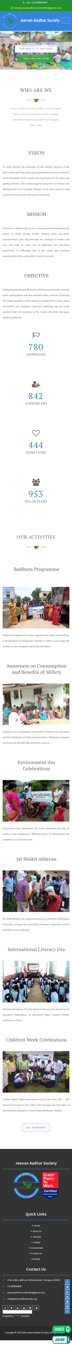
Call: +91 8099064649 (36, 2)
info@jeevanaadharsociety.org (22, 1298)
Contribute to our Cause (36, 48)
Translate (25, 1316)
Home (36, 1225)
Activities (36, 1236)
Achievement (36, 1247)
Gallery (36, 1242)
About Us (36, 1231)
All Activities (36, 1127)
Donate (36, 1259)
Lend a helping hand (36, 57)
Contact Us (36, 1253)
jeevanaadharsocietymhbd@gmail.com (41, 7)
